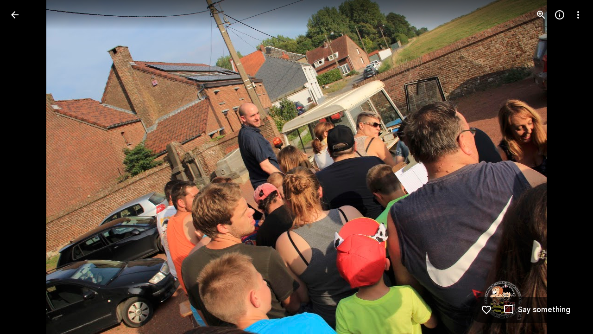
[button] (26, 167)
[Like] (486, 309)
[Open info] (559, 15)
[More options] (578, 15)
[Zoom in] (541, 15)
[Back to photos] (15, 15)
